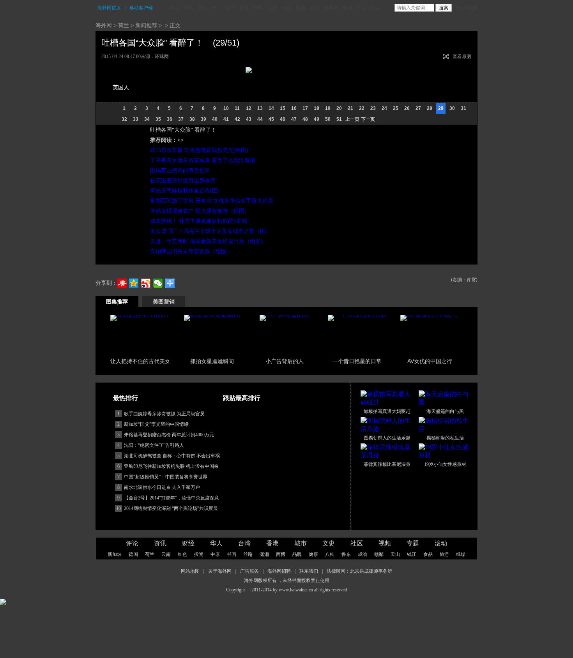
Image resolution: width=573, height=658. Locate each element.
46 (282, 119)
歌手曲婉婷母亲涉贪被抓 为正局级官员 (164, 413)
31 (463, 108)
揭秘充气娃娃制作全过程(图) (184, 191)
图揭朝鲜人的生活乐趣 (387, 438)
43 (248, 119)
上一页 (352, 119)
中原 (215, 554)
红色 (182, 554)
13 (260, 108)
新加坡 (331, 8)
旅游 (444, 554)
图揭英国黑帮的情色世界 (180, 170)
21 (350, 108)
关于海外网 (220, 571)
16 (294, 108)
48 (305, 119)
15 (282, 108)
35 (158, 119)
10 (226, 108)
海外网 (104, 25)
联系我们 (308, 571)
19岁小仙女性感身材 (445, 464)
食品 (428, 554)
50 (328, 119)
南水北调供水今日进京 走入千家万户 (162, 487)
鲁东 (346, 554)
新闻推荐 (146, 25)
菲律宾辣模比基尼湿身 (387, 464)
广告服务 (249, 571)
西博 (280, 554)
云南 (314, 8)
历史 (272, 8)
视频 (300, 8)
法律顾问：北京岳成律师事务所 (359, 571)
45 (271, 119)
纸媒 (460, 554)
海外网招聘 (279, 571)
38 (192, 119)
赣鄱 (379, 554)
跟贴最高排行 (241, 398)
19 (328, 108)
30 (452, 108)
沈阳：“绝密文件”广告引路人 (154, 445)
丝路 (248, 554)
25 (395, 108)
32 (124, 119)
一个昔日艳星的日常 (357, 361)
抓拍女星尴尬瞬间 (212, 361)
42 (237, 119)
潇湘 (264, 554)
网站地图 (190, 571)
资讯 (188, 8)
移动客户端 (141, 8)
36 (169, 119)
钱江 (411, 554)
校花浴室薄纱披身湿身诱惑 (183, 180)
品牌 (297, 554)
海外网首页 (109, 8)
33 (135, 119)
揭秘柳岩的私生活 (445, 438)
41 (226, 119)
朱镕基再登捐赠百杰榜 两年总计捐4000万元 (169, 434)
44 (260, 119)
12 (248, 108)
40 (215, 119)
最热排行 (125, 398)
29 (441, 108)
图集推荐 (117, 301)
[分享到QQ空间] (134, 283)
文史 (328, 543)
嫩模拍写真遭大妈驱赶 (387, 411)
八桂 (329, 554)
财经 (202, 8)
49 (316, 119)
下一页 (368, 119)
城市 (258, 8)
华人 (216, 8)
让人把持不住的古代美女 (140, 361)
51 (339, 119)
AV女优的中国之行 (429, 361)
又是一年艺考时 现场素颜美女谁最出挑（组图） (208, 241)
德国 (347, 8)
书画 (231, 554)
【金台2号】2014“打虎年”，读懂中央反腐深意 (171, 498)
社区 (286, 8)
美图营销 (164, 301)
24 (384, 108)
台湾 (230, 8)
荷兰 (361, 8)
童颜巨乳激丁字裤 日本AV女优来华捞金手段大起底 (211, 201)
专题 (413, 543)
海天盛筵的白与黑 (445, 411)
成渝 (362, 554)
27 (418, 108)
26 (407, 108)
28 (429, 108)
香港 (244, 8)
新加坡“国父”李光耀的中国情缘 (156, 424)
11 (237, 108)
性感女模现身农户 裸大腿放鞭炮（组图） (200, 211)
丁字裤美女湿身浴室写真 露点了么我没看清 (202, 160)
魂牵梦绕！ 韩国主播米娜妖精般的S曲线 (199, 221)
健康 (313, 554)
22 (361, 108)
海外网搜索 (466, 8)
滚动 (375, 8)
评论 (174, 8)
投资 (198, 554)
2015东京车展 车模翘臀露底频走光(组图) (199, 150)
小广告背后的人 (284, 361)
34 (147, 119)
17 (305, 108)
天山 (395, 554)
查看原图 (462, 56)
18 (316, 108)
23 (373, 108)
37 (181, 119)
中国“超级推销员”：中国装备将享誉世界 (165, 477)
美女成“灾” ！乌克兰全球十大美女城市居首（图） (210, 231)
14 (271, 108)
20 (339, 108)
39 (203, 119)
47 (294, 119)
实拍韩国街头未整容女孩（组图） (191, 251)
